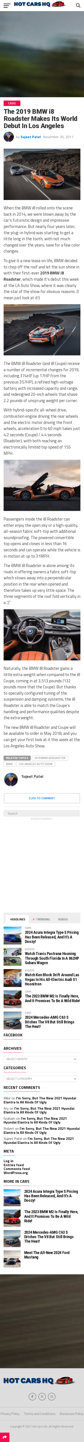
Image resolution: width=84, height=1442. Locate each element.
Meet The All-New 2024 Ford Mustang (46, 1254)
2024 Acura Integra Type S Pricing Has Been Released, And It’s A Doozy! (52, 937)
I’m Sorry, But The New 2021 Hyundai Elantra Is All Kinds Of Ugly (40, 1100)
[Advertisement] (42, 54)
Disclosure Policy (71, 1413)
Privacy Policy (10, 1413)
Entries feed (14, 1165)
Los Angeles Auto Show (36, 764)
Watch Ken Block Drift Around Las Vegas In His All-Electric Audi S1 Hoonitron (52, 979)
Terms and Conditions (40, 1413)
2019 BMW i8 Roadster (50, 758)
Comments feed (17, 1168)
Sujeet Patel (31, 136)
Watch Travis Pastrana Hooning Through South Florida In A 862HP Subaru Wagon (52, 958)
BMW (9, 764)
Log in (8, 1161)
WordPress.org (16, 1172)
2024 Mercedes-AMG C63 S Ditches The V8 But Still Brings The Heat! (49, 1022)
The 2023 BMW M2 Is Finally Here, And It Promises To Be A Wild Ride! (52, 998)
